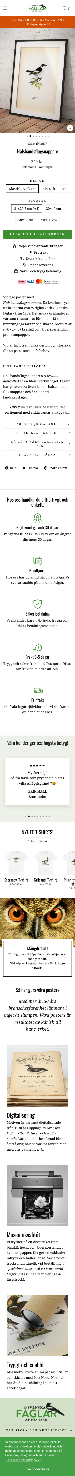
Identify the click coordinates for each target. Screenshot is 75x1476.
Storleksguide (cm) (37, 432)
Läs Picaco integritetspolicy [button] (23, 1460)
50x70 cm (25, 220)
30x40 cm (53, 208)
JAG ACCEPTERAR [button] (37, 1469)
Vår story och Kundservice (36, 1430)
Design (37, 180)
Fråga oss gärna (37, 454)
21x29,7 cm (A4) (26, 208)
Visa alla (37, 840)
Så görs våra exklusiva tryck (37, 444)
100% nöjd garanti (37, 424)
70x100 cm (48, 220)
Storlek (37, 200)
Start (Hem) (36, 143)
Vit (64, 188)
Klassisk (48, 188)
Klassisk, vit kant (22, 188)
